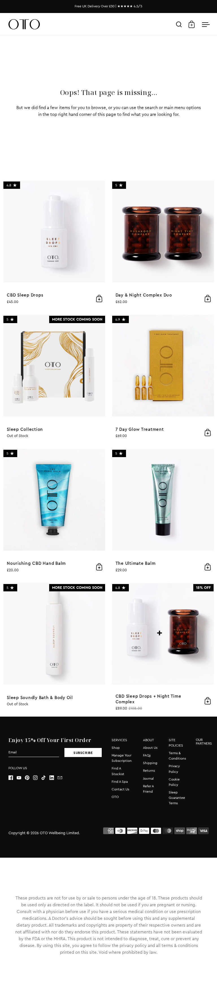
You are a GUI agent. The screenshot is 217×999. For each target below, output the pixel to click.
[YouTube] (21, 777)
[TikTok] (45, 777)
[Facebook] (12, 777)
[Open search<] (179, 24)
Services (119, 740)
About (148, 740)
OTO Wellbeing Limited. (60, 833)
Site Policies (176, 742)
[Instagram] (37, 777)
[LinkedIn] (53, 777)
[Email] (62, 777)
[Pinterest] (29, 777)
